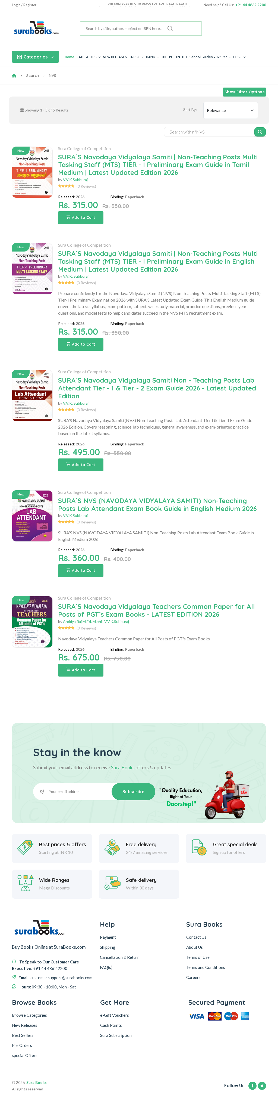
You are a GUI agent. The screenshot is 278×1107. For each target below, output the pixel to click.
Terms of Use (198, 957)
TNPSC (135, 57)
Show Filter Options (245, 91)
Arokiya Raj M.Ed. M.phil (83, 621)
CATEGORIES (87, 57)
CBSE (237, 57)
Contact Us (196, 937)
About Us (194, 947)
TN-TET (181, 57)
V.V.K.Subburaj (116, 621)
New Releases (24, 1025)
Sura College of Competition (84, 148)
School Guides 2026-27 (208, 57)
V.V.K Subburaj (75, 179)
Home (69, 57)
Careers (193, 977)
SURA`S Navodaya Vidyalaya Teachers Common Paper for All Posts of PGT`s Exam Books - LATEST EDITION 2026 (156, 610)
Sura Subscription (116, 1035)
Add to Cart (83, 217)
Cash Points (111, 1025)
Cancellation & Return (120, 957)
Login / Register (24, 5)
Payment (108, 937)
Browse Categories (29, 1015)
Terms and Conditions (205, 967)
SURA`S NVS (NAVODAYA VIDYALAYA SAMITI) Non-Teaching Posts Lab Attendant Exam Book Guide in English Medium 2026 (157, 505)
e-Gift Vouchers (114, 1015)
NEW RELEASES (115, 57)
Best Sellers (22, 1035)
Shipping (107, 947)
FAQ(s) (106, 967)
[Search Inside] (260, 132)
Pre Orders (22, 1045)
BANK (151, 57)
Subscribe (133, 791)
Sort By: (190, 109)
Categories (36, 57)
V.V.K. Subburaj (76, 276)
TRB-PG (167, 57)
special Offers (24, 1055)
